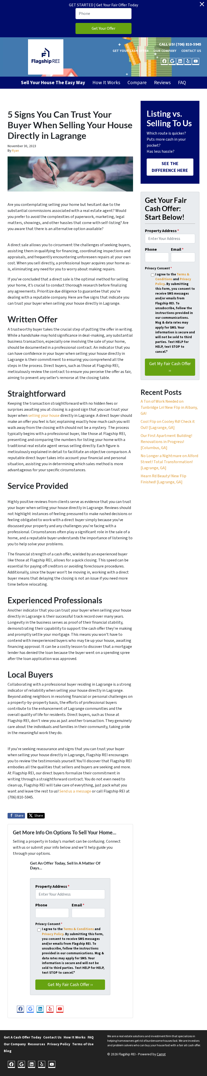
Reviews (162, 82)
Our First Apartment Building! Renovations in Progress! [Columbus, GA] (166, 442)
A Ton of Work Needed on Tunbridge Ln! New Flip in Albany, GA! (169, 407)
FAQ (182, 82)
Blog (7, 1051)
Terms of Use (83, 1044)
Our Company (164, 50)
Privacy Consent (48, 924)
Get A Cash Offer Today (22, 1037)
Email (78, 905)
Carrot (161, 1054)
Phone (41, 905)
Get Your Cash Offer (131, 50)
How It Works (106, 82)
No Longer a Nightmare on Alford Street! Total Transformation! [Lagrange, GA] (169, 462)
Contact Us (191, 50)
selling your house (44, 415)
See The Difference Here (170, 167)
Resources (36, 1044)
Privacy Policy (52, 934)
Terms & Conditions (78, 929)
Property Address (52, 886)
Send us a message (75, 791)
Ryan (15, 150)
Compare (137, 82)
